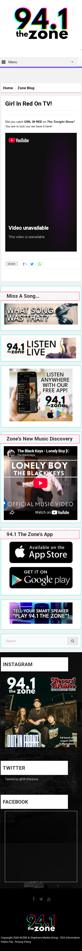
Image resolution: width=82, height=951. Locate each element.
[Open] (41, 712)
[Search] (72, 641)
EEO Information (70, 937)
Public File (7, 941)
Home (8, 88)
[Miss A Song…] (41, 314)
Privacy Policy (23, 941)
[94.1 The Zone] (41, 23)
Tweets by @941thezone (21, 779)
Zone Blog (25, 88)
